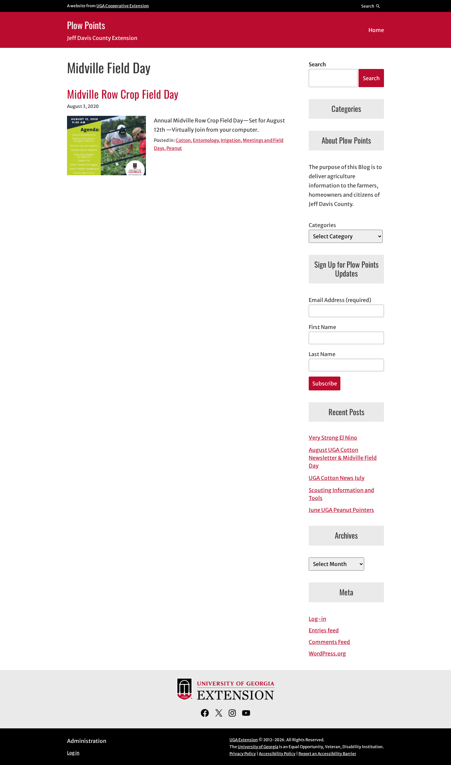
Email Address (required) (340, 300)
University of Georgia (258, 746)
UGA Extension (243, 739)
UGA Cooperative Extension (122, 5)
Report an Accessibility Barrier (327, 753)
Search (317, 64)
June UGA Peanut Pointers (341, 510)
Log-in (317, 618)
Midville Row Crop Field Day (122, 94)
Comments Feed (329, 642)
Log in (73, 753)
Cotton (183, 140)
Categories (322, 225)
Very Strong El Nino (333, 437)
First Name (322, 327)
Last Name (322, 354)
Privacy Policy (242, 753)
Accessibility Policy (277, 753)
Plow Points (86, 25)
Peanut (174, 148)
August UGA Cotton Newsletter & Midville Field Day (343, 458)
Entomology (206, 140)
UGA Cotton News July (336, 478)
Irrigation (231, 140)
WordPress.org (327, 653)
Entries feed (324, 630)
